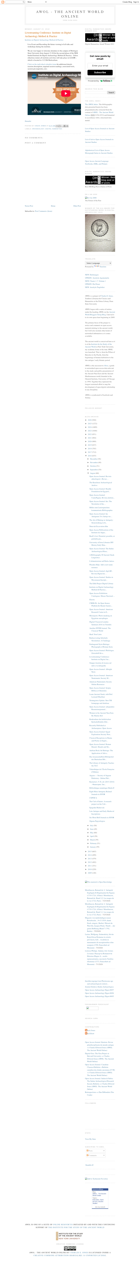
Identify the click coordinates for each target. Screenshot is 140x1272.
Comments (92, 1155)
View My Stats (90, 1139)
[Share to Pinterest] (67, 126)
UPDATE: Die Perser (92, 284)
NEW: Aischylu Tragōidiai (95, 287)
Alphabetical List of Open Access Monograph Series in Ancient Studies (99, 151)
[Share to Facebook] (64, 126)
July (92, 825)
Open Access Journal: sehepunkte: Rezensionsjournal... (102, 708)
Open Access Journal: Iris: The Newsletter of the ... (100, 502)
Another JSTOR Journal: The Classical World (100, 629)
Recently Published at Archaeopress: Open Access (100, 726)
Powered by (93, 81)
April (92, 836)
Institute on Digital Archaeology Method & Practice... (101, 588)
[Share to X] (62, 126)
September (94, 469)
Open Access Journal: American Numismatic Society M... (101, 676)
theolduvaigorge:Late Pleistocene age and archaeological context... (99, 982)
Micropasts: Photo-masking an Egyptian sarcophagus (100, 617)
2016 (90, 455)
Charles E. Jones (107, 296)
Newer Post (29, 206)
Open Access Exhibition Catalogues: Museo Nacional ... (102, 594)
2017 (90, 452)
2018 (90, 448)
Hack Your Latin (95, 634)
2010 (90, 869)
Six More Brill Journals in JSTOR (101, 817)
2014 (90, 855)
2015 (90, 851)
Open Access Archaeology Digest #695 (99, 996)
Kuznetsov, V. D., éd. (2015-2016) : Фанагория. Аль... (101, 783)
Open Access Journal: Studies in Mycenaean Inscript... (101, 578)
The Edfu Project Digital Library (101, 583)
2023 (90, 430)
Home (53, 206)
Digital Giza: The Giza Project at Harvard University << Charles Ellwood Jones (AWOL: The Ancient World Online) (99, 1057)
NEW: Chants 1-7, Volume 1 (95, 281)
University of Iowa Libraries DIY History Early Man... (101, 543)
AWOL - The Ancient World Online (70, 14)
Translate (103, 266)
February (93, 843)
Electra (92, 599)
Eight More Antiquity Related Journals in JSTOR (100, 792)
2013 (90, 858)
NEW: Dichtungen (92, 274)
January (93, 847)
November (94, 462)
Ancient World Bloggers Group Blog (100, 313)
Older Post (77, 206)
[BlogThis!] (59, 126)
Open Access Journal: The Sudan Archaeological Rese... (101, 550)
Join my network (100, 1207)
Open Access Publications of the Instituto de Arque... (101, 531)
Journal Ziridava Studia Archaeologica (99, 987)
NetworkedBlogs (97, 1189)
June (92, 829)
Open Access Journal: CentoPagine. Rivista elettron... (102, 496)
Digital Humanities (53, 129)
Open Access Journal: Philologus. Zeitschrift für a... (101, 651)
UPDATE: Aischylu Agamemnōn (97, 278)
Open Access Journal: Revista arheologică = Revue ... (100, 477)
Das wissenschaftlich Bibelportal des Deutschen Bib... (101, 758)
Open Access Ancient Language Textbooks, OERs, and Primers (97, 162)
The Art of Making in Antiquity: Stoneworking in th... (101, 521)
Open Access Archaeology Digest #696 (99, 993)
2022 (90, 434)
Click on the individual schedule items (42, 64)
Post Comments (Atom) (43, 211)
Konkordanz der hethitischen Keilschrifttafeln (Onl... (100, 720)
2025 (90, 423)
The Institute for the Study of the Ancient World (76, 1227)
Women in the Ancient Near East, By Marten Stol (101, 714)
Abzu (106, 365)
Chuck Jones (40, 126)
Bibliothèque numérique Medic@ (101, 788)
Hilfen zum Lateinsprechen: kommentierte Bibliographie (101, 508)
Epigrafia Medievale (96, 807)
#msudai (28, 121)
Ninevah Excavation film (98, 526)
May (92, 832)
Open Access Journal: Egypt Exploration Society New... (100, 733)
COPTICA (93, 798)
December (94, 459)
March (92, 839)
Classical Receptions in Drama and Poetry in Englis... (100, 739)
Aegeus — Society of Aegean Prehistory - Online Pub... (100, 776)
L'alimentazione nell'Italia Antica (101, 561)
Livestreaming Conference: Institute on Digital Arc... (99, 658)
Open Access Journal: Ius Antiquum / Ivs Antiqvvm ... (100, 515)
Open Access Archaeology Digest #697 (99, 990)
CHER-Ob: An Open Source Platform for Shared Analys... (100, 604)
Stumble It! (89, 1165)
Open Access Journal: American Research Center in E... (101, 610)
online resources (63, 1224)
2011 (90, 865)
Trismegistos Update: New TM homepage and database (100, 701)
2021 (90, 438)
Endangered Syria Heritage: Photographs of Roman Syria (101, 645)
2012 (90, 862)
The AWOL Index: (91, 104)
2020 (90, 441)
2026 (90, 420)
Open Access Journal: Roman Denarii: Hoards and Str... (100, 745)
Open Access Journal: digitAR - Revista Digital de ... (101, 572)
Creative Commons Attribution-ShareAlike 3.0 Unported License (69, 1255)
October (93, 466)
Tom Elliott (90, 1033)
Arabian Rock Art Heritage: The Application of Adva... (101, 751)
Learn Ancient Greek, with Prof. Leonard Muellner (101, 695)
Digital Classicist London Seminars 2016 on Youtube (100, 623)
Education (96, 1200)
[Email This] (57, 126)
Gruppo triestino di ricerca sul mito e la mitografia (100, 664)
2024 (90, 427)
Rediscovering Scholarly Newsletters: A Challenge (99, 639)
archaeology (38, 129)
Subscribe (100, 72)
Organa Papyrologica (97, 821)
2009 (90, 873)
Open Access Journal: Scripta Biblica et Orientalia (100, 689)
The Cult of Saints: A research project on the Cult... (100, 802)
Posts (90, 1150)
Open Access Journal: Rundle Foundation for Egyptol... (100, 490)
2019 (90, 445)
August (93, 473)
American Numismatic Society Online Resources (100, 683)
